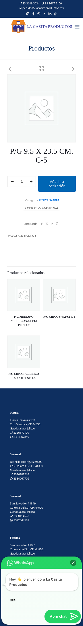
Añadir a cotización (57, 183)
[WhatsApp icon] (39, 13)
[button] (73, 563)
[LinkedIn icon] (50, 13)
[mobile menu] (77, 26)
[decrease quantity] (12, 181)
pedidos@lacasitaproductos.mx (43, 8)
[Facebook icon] (33, 13)
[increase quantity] (31, 181)
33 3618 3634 (31, 3)
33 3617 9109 (53, 3)
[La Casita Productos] (41, 26)
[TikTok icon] (55, 13)
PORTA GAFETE (49, 200)
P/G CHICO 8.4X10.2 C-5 (59, 316)
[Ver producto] (35, 290)
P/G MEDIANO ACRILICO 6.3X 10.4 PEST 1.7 (23, 321)
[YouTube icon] (44, 13)
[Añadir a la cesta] (35, 284)
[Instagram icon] (27, 13)
